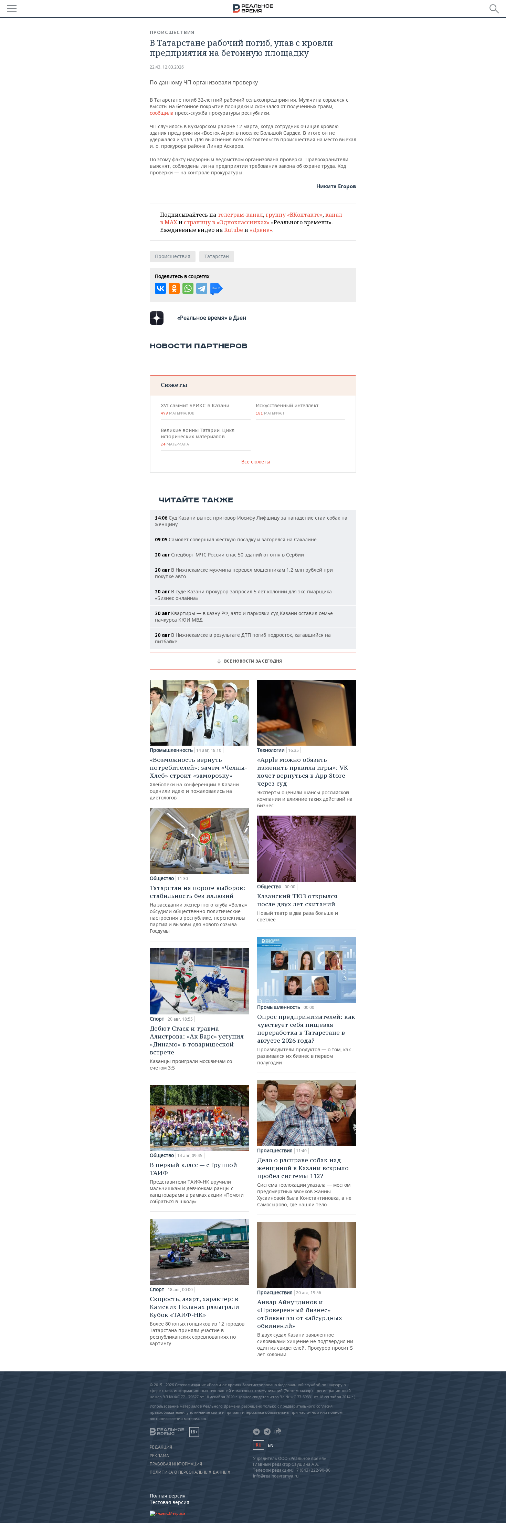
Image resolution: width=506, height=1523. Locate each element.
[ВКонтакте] (160, 288)
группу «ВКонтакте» (294, 214)
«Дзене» (261, 230)
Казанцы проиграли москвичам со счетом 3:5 (197, 1047)
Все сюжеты (255, 461)
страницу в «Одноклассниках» (227, 222)
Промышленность (171, 750)
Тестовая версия (169, 1502)
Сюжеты (174, 385)
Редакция (161, 1447)
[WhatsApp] (187, 288)
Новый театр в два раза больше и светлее (297, 907)
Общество (162, 878)
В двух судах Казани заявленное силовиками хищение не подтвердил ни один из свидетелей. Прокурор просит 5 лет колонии (305, 1328)
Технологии (271, 750)
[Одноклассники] (174, 288)
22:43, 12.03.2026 (167, 67)
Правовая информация (176, 1464)
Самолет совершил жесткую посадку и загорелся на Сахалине (236, 539)
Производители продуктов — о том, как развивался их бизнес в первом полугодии (306, 1039)
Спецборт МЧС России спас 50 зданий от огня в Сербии (229, 554)
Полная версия (168, 1495)
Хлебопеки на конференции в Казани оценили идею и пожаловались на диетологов (198, 778)
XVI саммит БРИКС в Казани (195, 409)
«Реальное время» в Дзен (211, 317)
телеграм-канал (240, 214)
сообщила (161, 113)
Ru (258, 1445)
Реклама (159, 1455)
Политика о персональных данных (190, 1472)
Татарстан (216, 256)
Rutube (233, 230)
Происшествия (172, 32)
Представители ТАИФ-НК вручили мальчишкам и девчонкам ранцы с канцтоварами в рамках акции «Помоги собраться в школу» (197, 1183)
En (270, 1445)
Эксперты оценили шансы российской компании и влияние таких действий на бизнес (304, 782)
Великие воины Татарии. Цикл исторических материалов (197, 437)
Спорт (157, 1019)
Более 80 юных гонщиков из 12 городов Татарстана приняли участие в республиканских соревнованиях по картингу (197, 1321)
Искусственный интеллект (287, 409)
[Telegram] (201, 288)
